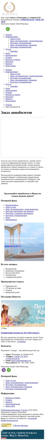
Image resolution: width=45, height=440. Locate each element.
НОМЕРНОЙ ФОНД (12, 246)
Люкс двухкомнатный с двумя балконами (26, 41)
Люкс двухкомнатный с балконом (23, 45)
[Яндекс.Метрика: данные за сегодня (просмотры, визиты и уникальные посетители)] (20, 426)
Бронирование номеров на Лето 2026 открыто (20, 333)
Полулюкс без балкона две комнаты (20, 211)
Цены (8, 53)
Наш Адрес (5, 18)
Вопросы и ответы (13, 60)
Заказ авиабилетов (13, 404)
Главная (9, 35)
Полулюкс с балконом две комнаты (19, 213)
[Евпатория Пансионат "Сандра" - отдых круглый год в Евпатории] (10, 15)
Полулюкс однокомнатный (20, 47)
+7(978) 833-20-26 (27, 20)
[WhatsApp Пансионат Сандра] (8, 31)
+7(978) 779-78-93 (21, 356)
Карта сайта (10, 406)
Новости (9, 64)
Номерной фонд (12, 37)
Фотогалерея (11, 66)
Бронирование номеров (10, 20)
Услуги (8, 49)
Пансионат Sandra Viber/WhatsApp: (14, 24)
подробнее (21, 342)
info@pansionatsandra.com (21, 361)
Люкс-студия (15, 39)
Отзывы (9, 57)
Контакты (9, 62)
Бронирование (11, 55)
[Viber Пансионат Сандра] (3, 372)
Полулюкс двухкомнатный (20, 43)
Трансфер (14, 51)
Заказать (3, 438)
